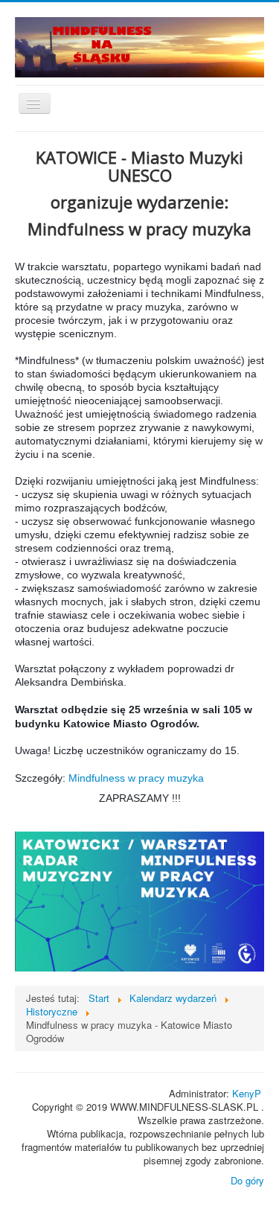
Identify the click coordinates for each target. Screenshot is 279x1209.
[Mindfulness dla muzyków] (139, 902)
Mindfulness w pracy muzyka (136, 778)
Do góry (247, 1180)
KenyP (246, 1093)
